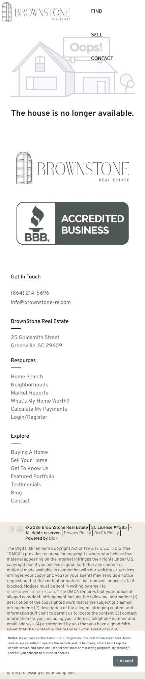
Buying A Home (29, 453)
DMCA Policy (106, 533)
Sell (97, 35)
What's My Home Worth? (40, 401)
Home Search (27, 377)
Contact (102, 59)
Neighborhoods (29, 385)
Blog (16, 493)
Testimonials (26, 485)
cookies (60, 638)
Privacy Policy (77, 533)
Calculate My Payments (39, 409)
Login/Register (29, 417)
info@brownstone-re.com (41, 303)
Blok (53, 538)
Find (97, 11)
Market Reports (29, 393)
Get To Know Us (29, 469)
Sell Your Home (29, 461)
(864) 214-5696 (30, 293)
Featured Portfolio (32, 477)
